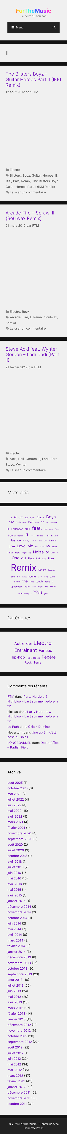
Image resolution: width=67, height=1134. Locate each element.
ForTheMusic (33, 10)
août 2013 (15, 980)
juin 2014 (14, 923)
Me (30, 545)
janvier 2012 (16, 1087)
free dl (12, 535)
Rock (25, 311)
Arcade (15, 317)
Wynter (21, 464)
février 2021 (16, 828)
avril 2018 (14, 861)
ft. (27, 535)
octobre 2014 (17, 918)
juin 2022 (14, 805)
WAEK (34, 587)
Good (33, 536)
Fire (25, 317)
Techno (16, 581)
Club (18, 522)
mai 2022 (14, 811)
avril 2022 (14, 816)
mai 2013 (14, 997)
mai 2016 (14, 878)
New (17, 552)
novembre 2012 (19, 1030)
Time (32, 582)
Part (16, 181)
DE (42, 522)
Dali (21, 459)
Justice (15, 540)
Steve (10, 464)
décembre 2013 (19, 957)
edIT (27, 529)
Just (56, 536)
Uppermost (16, 586)
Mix (36, 546)
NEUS (10, 552)
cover (24, 522)
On (58, 553)
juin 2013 (14, 991)
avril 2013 (14, 1002)
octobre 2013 (17, 968)
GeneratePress (34, 1128)
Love (21, 546)
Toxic (47, 581)
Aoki (13, 459)
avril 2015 (14, 895)
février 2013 (16, 1013)
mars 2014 (15, 940)
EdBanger (17, 528)
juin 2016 (14, 873)
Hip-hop (17, 657)
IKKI (8, 181)
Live (12, 546)
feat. (37, 528)
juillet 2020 (15, 850)
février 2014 (16, 946)
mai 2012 (14, 1064)
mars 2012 (15, 1075)
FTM (10, 696)
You (37, 592)
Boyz (26, 175)
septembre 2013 (19, 974)
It (51, 535)
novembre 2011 (18, 1098)
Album (18, 517)
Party (44, 559)
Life (40, 541)
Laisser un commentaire (28, 192)
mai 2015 (14, 889)
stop (46, 576)
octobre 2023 (17, 788)
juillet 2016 (15, 867)
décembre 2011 (19, 1092)
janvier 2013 (16, 1019)
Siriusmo (15, 576)
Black (40, 517)
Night (24, 553)
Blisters (15, 175)
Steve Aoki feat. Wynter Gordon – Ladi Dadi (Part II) (32, 354)
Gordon (31, 459)
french (20, 536)
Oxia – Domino (39, 727)
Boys (51, 516)
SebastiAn (51, 570)
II (56, 175)
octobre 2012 (17, 1036)
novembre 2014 (19, 912)
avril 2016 (14, 884)
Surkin (52, 577)
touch (39, 581)
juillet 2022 (15, 799)
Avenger (30, 517)
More (42, 546)
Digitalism (53, 522)
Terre (37, 662)
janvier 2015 (16, 901)
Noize (38, 552)
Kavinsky (26, 541)
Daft (31, 522)
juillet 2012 (15, 1053)
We (46, 586)
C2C (11, 522)
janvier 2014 (16, 952)
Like (45, 541)
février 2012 (16, 1081)
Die (47, 522)
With (20, 593)
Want (40, 586)
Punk (51, 558)
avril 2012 (14, 1070)
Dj (8, 529)
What (53, 586)
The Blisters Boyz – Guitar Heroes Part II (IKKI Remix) (33, 79)
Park (38, 558)
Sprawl (11, 323)
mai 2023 (14, 794)
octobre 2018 (17, 856)
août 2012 (14, 1047)
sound (32, 576)
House (40, 536)
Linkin (52, 540)
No (29, 553)
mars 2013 (15, 1008)
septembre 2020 (19, 839)
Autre (19, 643)
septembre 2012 (19, 1042)
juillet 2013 (15, 985)
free (57, 529)
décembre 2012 (19, 1025)
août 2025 (15, 783)
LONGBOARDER (19, 743)
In (48, 535)
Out (23, 558)
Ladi (45, 459)
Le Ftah (13, 727)
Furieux (45, 650)
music (54, 546)
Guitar (36, 175)
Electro (15, 170)
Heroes (48, 175)
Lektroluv (34, 541)
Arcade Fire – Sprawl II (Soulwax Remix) (30, 215)
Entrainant (25, 650)
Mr (48, 546)
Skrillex (24, 577)
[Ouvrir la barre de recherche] (54, 27)
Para (31, 558)
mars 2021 (15, 822)
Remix (25, 181)
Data (37, 522)
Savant (42, 569)
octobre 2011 (17, 1104)
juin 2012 (14, 1058)
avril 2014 (14, 935)
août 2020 (15, 844)
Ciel (29, 644)
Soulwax (50, 317)
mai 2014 (14, 929)
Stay (40, 577)
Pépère (49, 656)
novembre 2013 (19, 963)
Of (47, 552)
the (25, 581)
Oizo (53, 553)
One (15, 557)
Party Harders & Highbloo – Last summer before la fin (32, 701)
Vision (27, 586)
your (46, 593)
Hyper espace (33, 658)
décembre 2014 (19, 906)
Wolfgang (27, 594)
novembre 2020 (19, 833)
